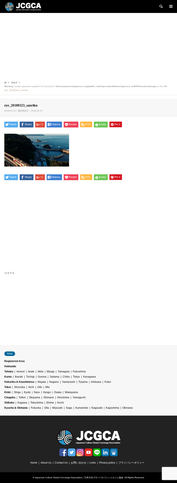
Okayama (34, 397)
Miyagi (50, 371)
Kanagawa (89, 376)
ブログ (14, 82)
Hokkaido (10, 366)
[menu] (170, 6)
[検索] (160, 6)
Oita (46, 407)
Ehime (50, 402)
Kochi (60, 402)
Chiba (66, 376)
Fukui (107, 381)
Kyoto (27, 392)
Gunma (42, 376)
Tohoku (8, 371)
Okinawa (127, 407)
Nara (37, 392)
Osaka (58, 392)
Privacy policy (107, 462)
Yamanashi (68, 381)
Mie (47, 387)
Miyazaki (57, 407)
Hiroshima (63, 397)
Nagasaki (97, 407)
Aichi (31, 387)
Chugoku (9, 397)
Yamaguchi (79, 397)
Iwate (31, 371)
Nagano (54, 381)
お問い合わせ (78, 462)
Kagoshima (112, 407)
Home (33, 462)
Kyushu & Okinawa (16, 407)
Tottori (22, 397)
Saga (69, 407)
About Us (46, 462)
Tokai (7, 387)
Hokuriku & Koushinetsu (19, 381)
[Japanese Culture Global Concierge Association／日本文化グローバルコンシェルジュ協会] (22, 6)
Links (93, 462)
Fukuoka (36, 407)
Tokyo (76, 376)
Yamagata (64, 371)
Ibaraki (19, 376)
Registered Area (14, 361)
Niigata (42, 381)
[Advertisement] (88, 45)
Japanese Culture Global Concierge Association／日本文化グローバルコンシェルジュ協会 (79, 477)
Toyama (83, 381)
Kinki (7, 392)
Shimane (48, 397)
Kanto (8, 376)
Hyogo (47, 392)
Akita (40, 371)
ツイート (9, 273)
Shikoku (9, 402)
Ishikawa (96, 381)
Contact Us (61, 462)
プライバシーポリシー (131, 462)
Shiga (17, 392)
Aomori (20, 371)
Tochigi (30, 376)
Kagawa (22, 402)
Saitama (54, 376)
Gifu (39, 387)
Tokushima (36, 402)
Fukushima (79, 371)
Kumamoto (81, 407)
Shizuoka (19, 387)
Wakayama (71, 392)
